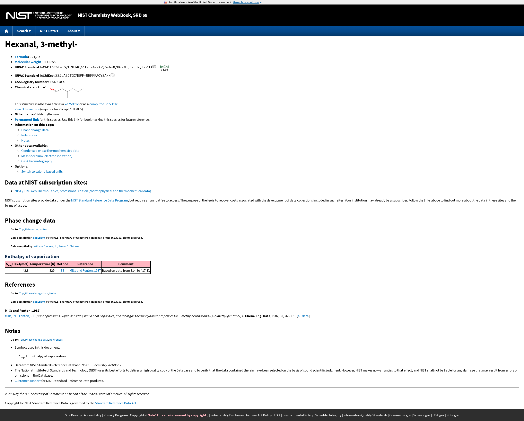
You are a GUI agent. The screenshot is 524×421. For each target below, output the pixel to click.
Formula (21, 56)
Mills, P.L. (11, 316)
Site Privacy (73, 415)
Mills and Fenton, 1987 (85, 270)
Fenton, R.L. (27, 316)
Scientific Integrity (328, 415)
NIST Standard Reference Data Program (99, 200)
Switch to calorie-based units (42, 171)
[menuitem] (6, 31)
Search (22, 30)
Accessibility (93, 415)
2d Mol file (72, 104)
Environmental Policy (297, 415)
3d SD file (111, 104)
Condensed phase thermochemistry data (50, 150)
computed (96, 104)
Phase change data (35, 130)
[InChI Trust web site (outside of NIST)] (164, 70)
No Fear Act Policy (259, 415)
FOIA (277, 415)
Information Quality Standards (365, 415)
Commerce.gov (400, 415)
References (29, 135)
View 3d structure (27, 109)
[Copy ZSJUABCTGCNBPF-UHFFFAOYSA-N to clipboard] (113, 76)
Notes (25, 140)
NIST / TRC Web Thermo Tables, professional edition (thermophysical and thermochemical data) (83, 191)
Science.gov (421, 415)
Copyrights (138, 415)
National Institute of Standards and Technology (39, 15)
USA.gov (439, 415)
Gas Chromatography (36, 161)
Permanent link (27, 119)
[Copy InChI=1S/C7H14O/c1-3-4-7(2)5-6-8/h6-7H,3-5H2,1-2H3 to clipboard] (154, 68)
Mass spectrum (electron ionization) (46, 156)
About (72, 30)
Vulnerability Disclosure (227, 415)
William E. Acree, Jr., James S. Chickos (56, 246)
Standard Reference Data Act (115, 403)
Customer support (28, 380)
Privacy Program (116, 415)
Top (21, 229)
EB (62, 270)
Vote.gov (453, 415)
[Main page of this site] (6, 31)
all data (303, 316)
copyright (39, 238)
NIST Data (48, 30)
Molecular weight (28, 62)
